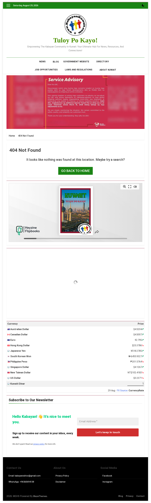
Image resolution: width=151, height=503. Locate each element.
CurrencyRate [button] (136, 390)
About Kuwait (108, 70)
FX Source (122, 390)
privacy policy (39, 444)
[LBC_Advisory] (75, 102)
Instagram (107, 481)
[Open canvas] (8, 5)
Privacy (129, 496)
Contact (140, 496)
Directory (102, 61)
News (42, 61)
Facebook (107, 475)
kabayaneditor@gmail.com (28, 475)
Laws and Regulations (78, 69)
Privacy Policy (62, 475)
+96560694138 (27, 481)
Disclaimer (61, 481)
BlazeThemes (40, 496)
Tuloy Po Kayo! (75, 40)
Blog (56, 61)
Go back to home (75, 171)
